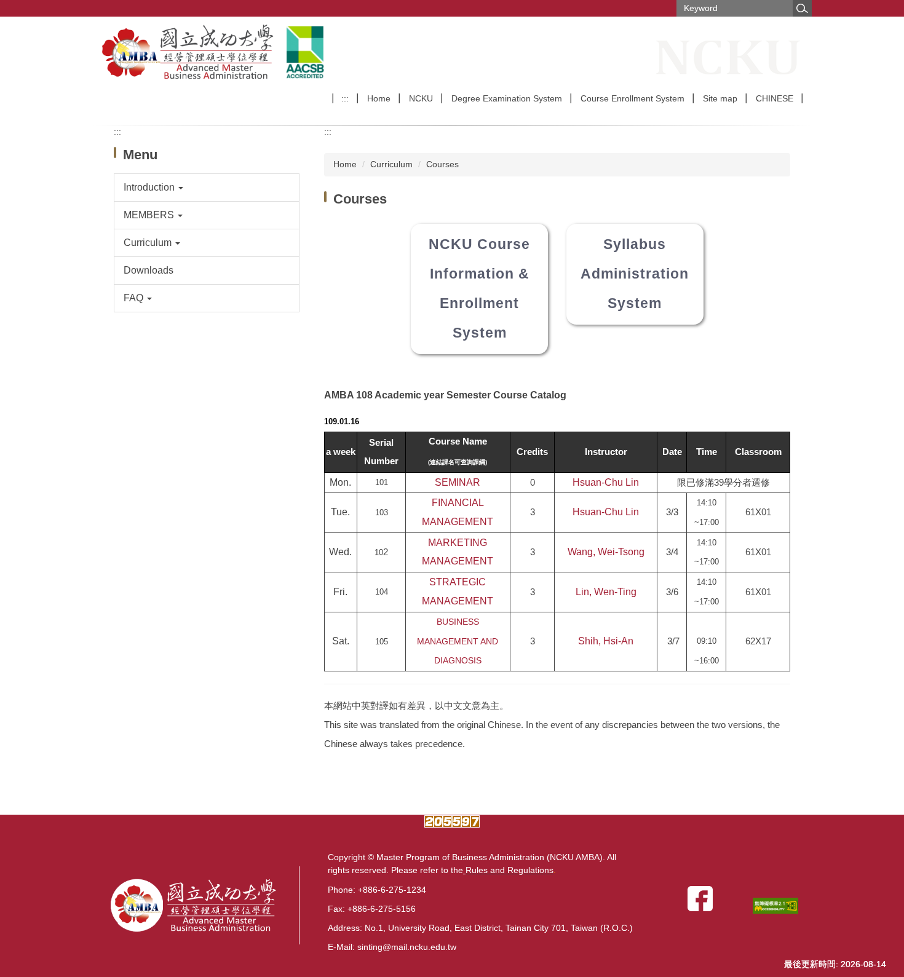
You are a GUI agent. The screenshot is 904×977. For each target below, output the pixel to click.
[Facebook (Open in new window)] (702, 898)
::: (345, 98)
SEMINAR (457, 482)
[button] (206, 187)
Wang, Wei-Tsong (606, 552)
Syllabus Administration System (635, 274)
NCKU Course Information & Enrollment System (479, 289)
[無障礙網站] (778, 906)
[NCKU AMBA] (205, 905)
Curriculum (391, 164)
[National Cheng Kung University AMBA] (189, 52)
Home (379, 98)
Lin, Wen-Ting (606, 592)
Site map (720, 98)
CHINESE (774, 98)
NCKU (421, 98)
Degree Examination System (506, 98)
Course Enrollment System (632, 98)
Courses (442, 164)
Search (802, 8)
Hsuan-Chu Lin (606, 482)
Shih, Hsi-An (605, 641)
